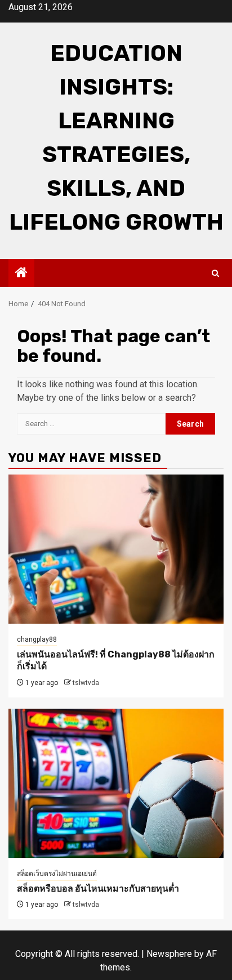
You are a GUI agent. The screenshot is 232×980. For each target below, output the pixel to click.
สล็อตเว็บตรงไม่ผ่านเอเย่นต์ (57, 874)
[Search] (215, 273)
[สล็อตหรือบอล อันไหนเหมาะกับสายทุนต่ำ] (116, 783)
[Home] (21, 273)
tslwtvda (86, 683)
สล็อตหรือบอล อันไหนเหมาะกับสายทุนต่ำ (98, 888)
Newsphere (169, 953)
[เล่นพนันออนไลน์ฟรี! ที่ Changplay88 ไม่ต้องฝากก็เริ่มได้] (116, 549)
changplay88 (37, 639)
